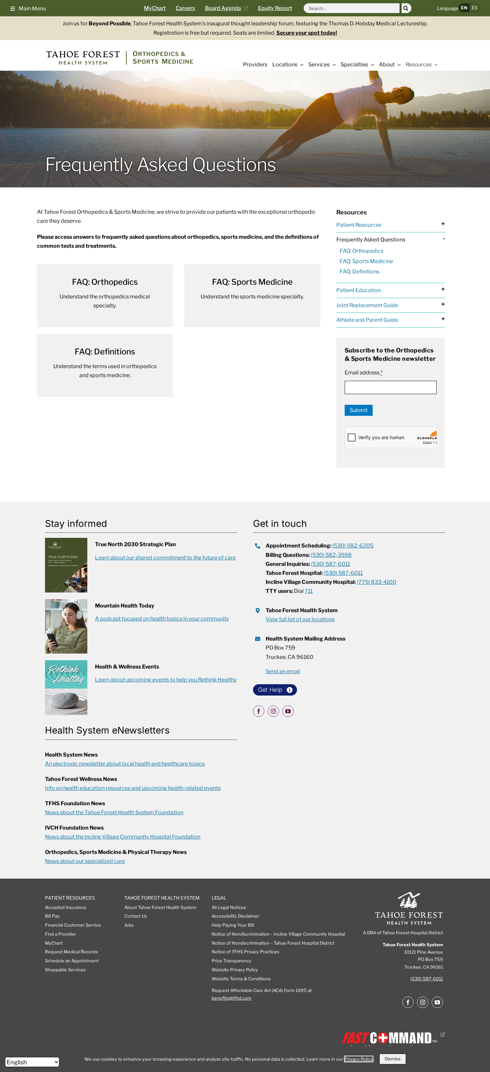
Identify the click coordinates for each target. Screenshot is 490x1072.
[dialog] (245, 1059)
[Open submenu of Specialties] (371, 64)
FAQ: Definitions (359, 271)
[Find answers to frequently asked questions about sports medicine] (252, 295)
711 (309, 591)
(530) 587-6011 (330, 564)
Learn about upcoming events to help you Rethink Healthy (166, 680)
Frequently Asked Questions (370, 239)
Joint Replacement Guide (367, 305)
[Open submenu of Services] (333, 64)
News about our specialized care (85, 861)
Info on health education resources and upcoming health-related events (133, 788)
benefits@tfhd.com (231, 998)
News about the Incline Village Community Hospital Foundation (122, 837)
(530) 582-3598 (331, 555)
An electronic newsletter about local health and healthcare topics (125, 764)
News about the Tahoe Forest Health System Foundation (114, 812)
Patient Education (358, 290)
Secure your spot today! (306, 33)
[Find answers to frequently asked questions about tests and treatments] (105, 365)
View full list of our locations (300, 619)
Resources (351, 212)
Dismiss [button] (393, 1058)
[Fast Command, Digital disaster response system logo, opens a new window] (392, 1034)
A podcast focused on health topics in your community (162, 619)
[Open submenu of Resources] (435, 64)
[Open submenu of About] (398, 64)
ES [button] (474, 7)
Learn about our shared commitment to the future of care (165, 558)
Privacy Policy (359, 1059)
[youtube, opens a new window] (288, 711)
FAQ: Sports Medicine (366, 261)
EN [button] (464, 7)
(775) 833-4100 (376, 582)
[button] (28, 8)
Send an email (283, 671)
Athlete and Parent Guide (367, 320)
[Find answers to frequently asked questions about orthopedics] (105, 295)
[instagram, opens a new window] (273, 711)
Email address (364, 372)
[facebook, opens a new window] (258, 711)
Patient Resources (358, 225)
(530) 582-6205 (352, 546)
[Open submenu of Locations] (300, 64)
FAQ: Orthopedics (361, 251)
